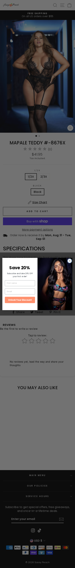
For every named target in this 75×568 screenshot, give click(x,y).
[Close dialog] (70, 261)
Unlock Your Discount (20, 299)
